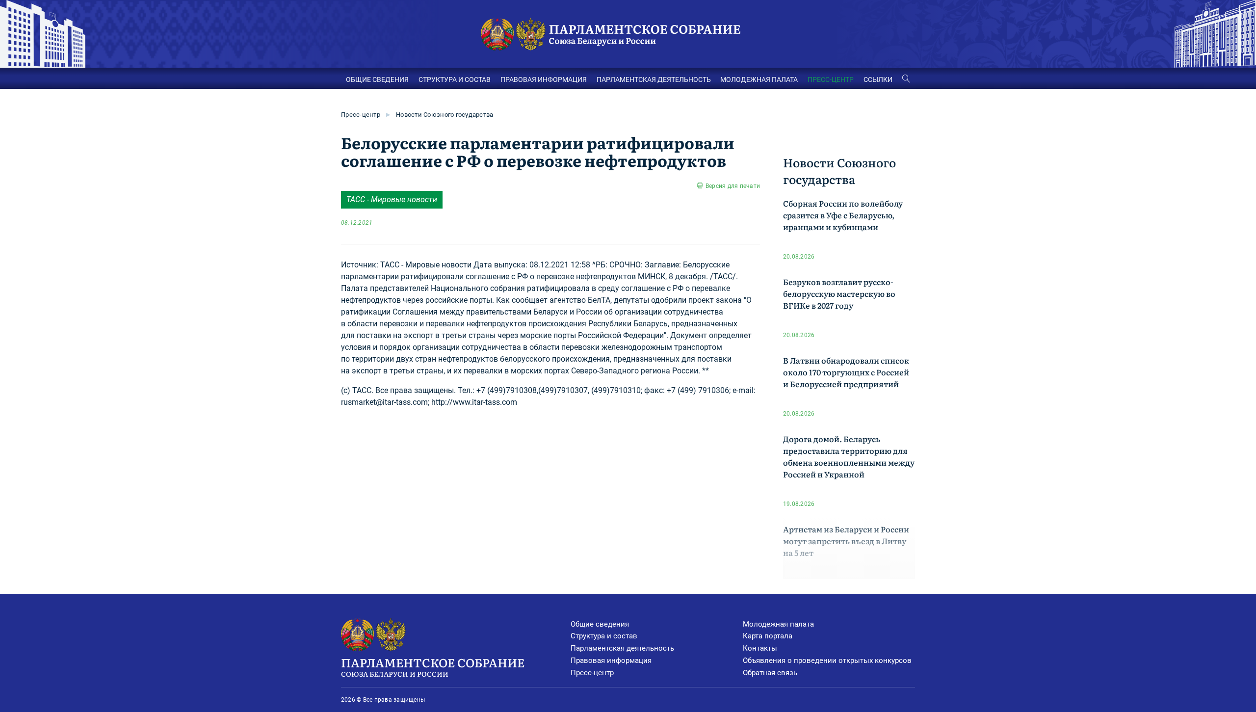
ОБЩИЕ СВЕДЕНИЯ (377, 79)
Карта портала (767, 636)
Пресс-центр (360, 114)
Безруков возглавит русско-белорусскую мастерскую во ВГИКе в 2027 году (839, 293)
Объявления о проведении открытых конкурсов (827, 660)
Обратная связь (770, 672)
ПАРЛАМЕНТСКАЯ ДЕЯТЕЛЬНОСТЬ (654, 79)
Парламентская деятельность (622, 648)
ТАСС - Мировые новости (391, 199)
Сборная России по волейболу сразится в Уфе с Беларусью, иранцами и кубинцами (843, 215)
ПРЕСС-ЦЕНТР (831, 79)
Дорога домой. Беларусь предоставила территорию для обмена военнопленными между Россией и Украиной (849, 456)
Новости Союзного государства (444, 114)
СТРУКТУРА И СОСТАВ (455, 79)
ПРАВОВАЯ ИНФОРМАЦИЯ (543, 79)
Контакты (760, 648)
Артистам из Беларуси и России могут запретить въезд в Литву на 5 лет (846, 540)
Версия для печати (733, 186)
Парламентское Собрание (432, 666)
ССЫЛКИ (878, 79)
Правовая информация (611, 660)
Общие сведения (600, 624)
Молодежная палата (778, 624)
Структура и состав (604, 636)
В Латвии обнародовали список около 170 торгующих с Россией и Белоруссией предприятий (846, 372)
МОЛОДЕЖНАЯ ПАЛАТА (759, 79)
